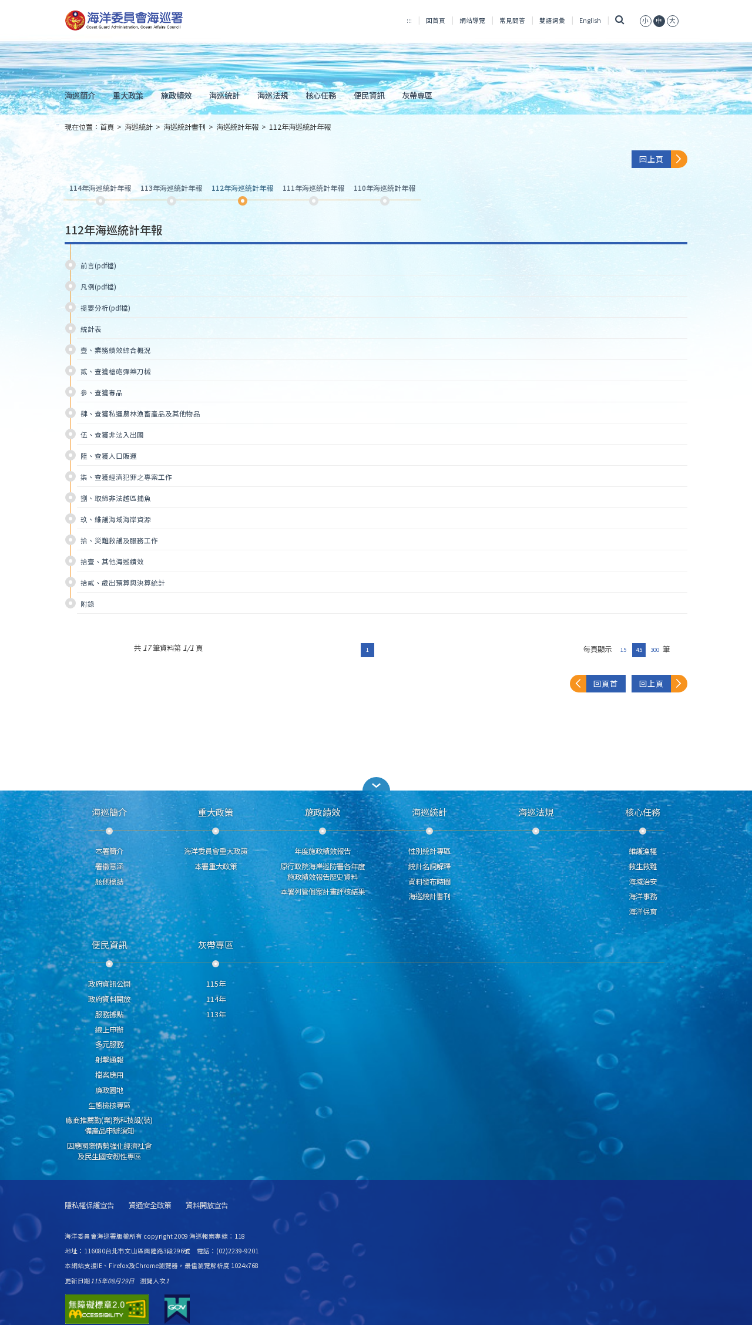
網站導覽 (472, 20)
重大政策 (128, 95)
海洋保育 (643, 911)
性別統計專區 (429, 851)
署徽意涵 (109, 866)
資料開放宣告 (207, 1205)
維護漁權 (643, 851)
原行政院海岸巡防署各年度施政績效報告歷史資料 (322, 871)
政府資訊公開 (109, 983)
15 (623, 649)
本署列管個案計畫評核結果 (322, 891)
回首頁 (435, 20)
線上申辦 (109, 1029)
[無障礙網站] (107, 1309)
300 (654, 649)
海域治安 (643, 881)
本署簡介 (109, 851)
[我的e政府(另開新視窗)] (177, 1309)
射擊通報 (109, 1059)
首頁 (107, 127)
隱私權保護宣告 (89, 1205)
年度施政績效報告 (322, 851)
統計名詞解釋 (429, 866)
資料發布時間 (429, 881)
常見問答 (512, 20)
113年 (216, 1014)
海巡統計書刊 (184, 127)
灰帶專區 (417, 95)
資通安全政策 (150, 1205)
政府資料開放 (109, 999)
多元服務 (109, 1044)
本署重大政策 (215, 866)
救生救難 (643, 866)
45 (639, 649)
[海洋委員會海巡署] (162, 20)
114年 (216, 999)
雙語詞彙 (552, 20)
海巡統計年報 (237, 127)
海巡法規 (272, 95)
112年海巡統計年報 (300, 127)
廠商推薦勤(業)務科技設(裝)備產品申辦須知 (109, 1125)
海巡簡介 (80, 95)
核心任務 (321, 95)
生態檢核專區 (109, 1105)
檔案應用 (109, 1075)
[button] (646, 20)
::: (409, 20)
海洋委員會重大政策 (215, 851)
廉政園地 (109, 1090)
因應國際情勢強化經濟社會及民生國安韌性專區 (109, 1151)
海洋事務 (643, 896)
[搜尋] (620, 20)
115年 (216, 983)
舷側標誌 (109, 881)
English (590, 20)
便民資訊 (369, 95)
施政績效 (176, 95)
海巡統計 (224, 95)
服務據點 (109, 1014)
